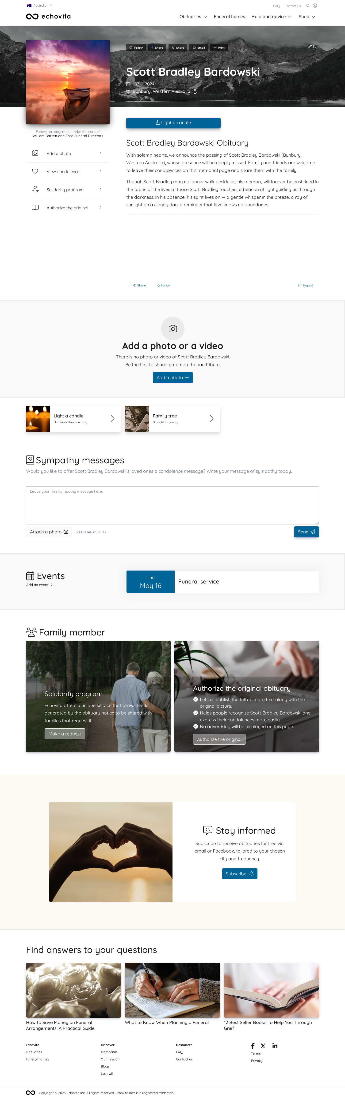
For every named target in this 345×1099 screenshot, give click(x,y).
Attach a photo (46, 532)
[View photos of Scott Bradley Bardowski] (68, 82)
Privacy (257, 1061)
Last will (107, 1073)
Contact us (293, 6)
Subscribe (237, 874)
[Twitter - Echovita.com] (263, 1047)
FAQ (276, 6)
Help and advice (269, 16)
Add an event (37, 585)
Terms (256, 1053)
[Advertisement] (222, 247)
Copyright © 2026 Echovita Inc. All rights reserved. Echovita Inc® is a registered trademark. (107, 1093)
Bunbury (142, 91)
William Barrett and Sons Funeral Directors (68, 136)
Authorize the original (219, 739)
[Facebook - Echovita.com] (253, 1047)
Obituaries (190, 16)
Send (303, 532)
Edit (315, 46)
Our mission (110, 1059)
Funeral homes (229, 16)
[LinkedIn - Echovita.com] (274, 1047)
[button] (40, 5)
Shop (304, 16)
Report (308, 285)
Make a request (65, 734)
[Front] (48, 16)
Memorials (109, 1052)
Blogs (105, 1066)
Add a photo (170, 377)
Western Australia (171, 91)
